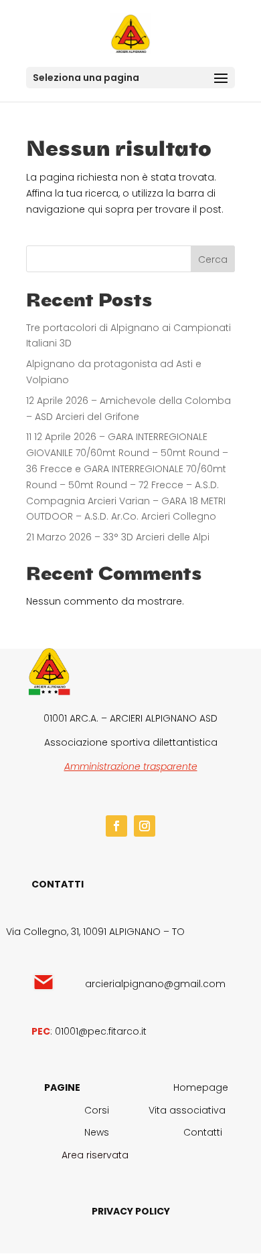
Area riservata (95, 1155)
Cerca (213, 259)
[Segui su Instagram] (144, 826)
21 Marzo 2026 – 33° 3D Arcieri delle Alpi (117, 537)
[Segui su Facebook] (116, 826)
